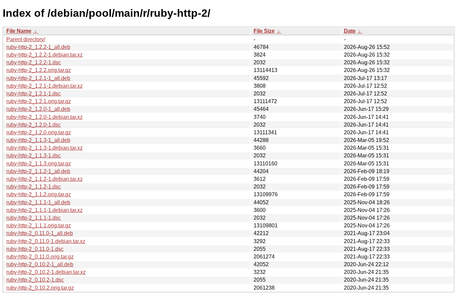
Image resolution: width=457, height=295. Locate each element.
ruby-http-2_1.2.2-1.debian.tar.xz (44, 55)
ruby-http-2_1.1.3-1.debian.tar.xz (44, 148)
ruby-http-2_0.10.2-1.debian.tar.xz (46, 272)
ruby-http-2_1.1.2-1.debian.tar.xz (44, 179)
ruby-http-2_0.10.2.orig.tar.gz (40, 288)
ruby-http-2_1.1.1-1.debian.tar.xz (44, 210)
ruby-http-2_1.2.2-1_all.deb (38, 47)
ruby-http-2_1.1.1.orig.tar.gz (38, 225)
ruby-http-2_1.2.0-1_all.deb (38, 109)
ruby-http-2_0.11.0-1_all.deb (39, 233)
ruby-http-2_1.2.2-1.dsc (33, 62)
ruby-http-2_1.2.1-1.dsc (33, 93)
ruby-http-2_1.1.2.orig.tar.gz (38, 194)
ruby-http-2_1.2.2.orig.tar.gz (38, 70)
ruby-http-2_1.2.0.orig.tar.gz (38, 132)
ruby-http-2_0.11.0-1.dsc (35, 249)
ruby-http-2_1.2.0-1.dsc (33, 125)
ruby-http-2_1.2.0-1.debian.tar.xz (44, 117)
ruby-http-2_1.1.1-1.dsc (33, 218)
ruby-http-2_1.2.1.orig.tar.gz (38, 101)
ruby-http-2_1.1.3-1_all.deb (38, 140)
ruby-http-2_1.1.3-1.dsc (33, 155)
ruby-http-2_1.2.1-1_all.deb (38, 78)
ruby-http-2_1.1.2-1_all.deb (38, 171)
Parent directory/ (25, 39)
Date (350, 31)
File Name (18, 31)
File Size (264, 31)
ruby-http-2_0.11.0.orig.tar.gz (40, 257)
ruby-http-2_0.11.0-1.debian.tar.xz (45, 241)
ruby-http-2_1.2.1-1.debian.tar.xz (44, 86)
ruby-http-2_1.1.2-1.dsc (33, 187)
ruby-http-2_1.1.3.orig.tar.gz (38, 163)
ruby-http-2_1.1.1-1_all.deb (38, 202)
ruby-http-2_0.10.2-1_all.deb (39, 264)
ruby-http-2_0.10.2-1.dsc (35, 280)
